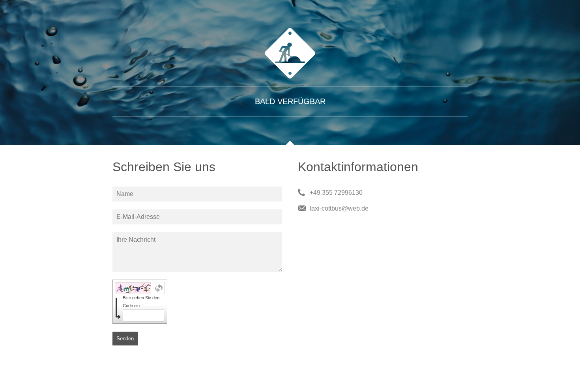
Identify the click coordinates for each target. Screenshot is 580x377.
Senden (125, 339)
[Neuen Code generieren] (159, 288)
